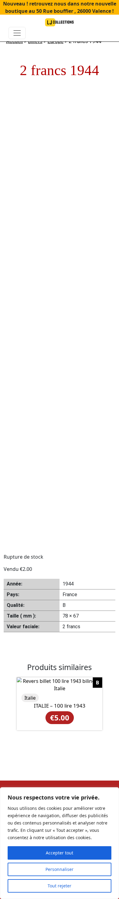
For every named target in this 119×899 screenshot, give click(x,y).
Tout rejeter (59, 886)
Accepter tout (59, 853)
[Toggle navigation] (17, 33)
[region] (59, 843)
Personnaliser (59, 869)
